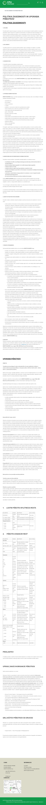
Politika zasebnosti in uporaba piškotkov (14, 10)
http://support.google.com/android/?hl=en (20, 703)
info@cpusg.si (23, 344)
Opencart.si (41, 801)
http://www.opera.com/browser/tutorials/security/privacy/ (19, 702)
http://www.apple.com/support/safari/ (18, 700)
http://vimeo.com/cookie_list (23, 623)
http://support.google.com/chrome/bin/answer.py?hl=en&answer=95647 (26, 699)
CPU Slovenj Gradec (28, 767)
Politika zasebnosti (9, 801)
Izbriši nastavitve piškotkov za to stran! (10, 671)
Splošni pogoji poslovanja (29, 770)
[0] (37, 2)
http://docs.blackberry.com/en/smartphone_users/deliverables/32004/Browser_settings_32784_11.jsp (25, 710)
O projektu (26, 765)
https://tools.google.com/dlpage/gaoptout (20, 730)
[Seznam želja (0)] (40, 2)
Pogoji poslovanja (17, 801)
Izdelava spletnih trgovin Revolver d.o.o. (30, 801)
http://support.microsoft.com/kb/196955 (24, 694)
